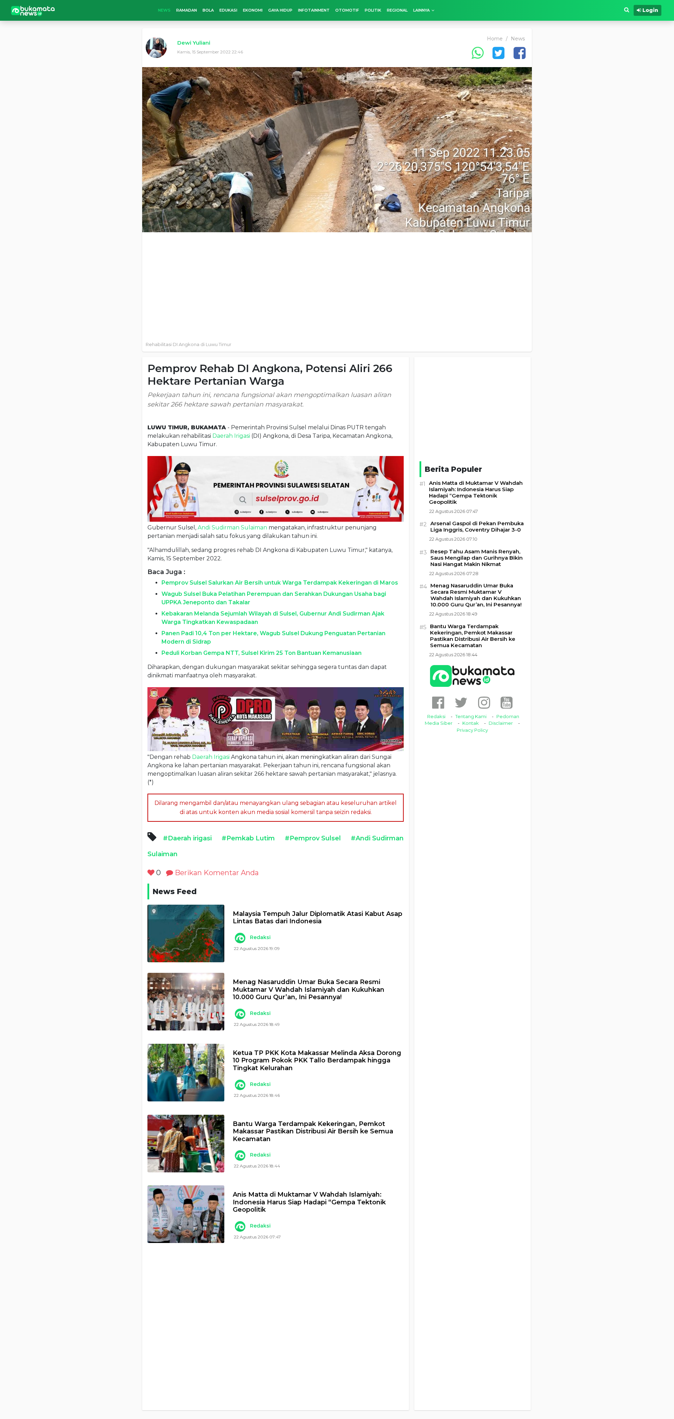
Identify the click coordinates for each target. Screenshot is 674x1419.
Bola (208, 10)
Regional (397, 10)
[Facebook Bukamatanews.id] (438, 702)
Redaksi (260, 937)
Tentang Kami (471, 716)
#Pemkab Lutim (248, 838)
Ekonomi (253, 10)
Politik (373, 10)
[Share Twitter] (498, 52)
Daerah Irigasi (231, 435)
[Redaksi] (240, 938)
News (164, 10)
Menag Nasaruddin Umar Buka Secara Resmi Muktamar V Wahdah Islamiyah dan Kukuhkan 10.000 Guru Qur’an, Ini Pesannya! (308, 989)
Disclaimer (501, 723)
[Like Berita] (150, 872)
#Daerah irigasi (187, 838)
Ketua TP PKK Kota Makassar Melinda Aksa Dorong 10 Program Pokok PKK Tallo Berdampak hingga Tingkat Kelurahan (317, 1060)
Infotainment (314, 10)
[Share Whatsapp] (477, 52)
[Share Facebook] (519, 52)
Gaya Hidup (280, 10)
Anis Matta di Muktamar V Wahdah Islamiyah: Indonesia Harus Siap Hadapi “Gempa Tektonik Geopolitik (309, 1202)
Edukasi (228, 10)
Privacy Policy (472, 730)
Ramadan (186, 10)
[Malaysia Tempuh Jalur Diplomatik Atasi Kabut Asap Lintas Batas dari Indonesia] (185, 933)
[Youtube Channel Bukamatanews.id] (506, 702)
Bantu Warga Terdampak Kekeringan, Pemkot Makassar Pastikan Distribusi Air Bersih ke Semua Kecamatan (313, 1131)
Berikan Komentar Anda (216, 872)
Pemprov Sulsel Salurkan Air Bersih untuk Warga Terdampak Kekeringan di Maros (279, 582)
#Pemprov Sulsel (313, 838)
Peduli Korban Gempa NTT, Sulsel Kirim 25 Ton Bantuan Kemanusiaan (261, 653)
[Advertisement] (337, 285)
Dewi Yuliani (193, 42)
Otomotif (347, 10)
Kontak (470, 723)
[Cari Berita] (626, 10)
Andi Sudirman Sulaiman (232, 527)
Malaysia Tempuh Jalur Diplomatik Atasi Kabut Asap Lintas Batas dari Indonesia (317, 917)
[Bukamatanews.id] (33, 10)
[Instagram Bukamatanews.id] (484, 702)
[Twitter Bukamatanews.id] (461, 702)
